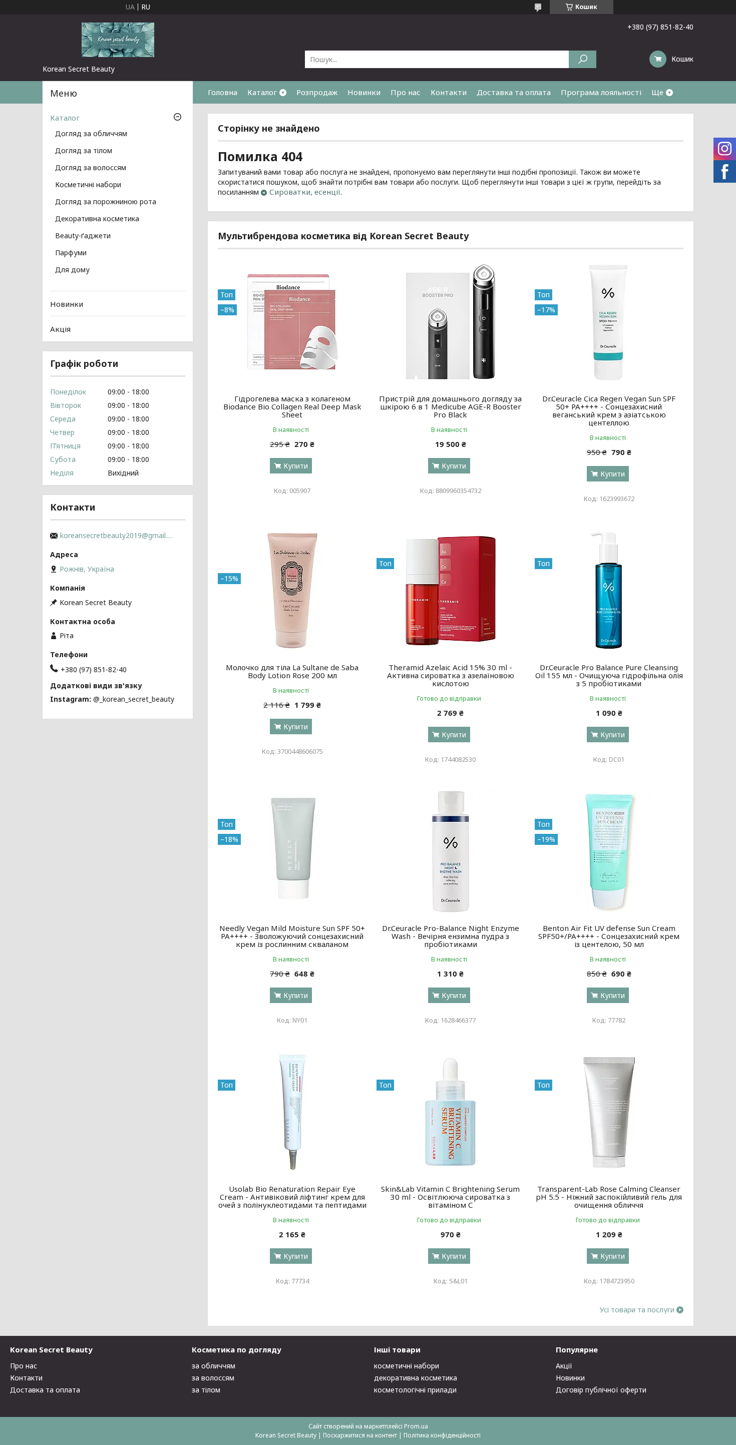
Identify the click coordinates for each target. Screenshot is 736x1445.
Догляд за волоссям (90, 168)
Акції (564, 1365)
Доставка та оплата (514, 92)
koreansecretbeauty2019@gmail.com (117, 535)
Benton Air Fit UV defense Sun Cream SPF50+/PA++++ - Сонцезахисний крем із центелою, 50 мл (608, 936)
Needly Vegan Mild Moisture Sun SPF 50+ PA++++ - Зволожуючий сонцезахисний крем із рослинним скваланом (292, 936)
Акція (60, 329)
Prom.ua (416, 1426)
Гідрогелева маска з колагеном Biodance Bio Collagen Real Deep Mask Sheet (292, 406)
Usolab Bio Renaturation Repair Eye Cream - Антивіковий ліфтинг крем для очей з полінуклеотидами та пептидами (292, 1197)
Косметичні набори (88, 185)
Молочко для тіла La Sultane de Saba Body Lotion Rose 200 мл (292, 671)
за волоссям (213, 1377)
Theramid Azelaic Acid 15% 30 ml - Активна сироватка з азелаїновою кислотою (450, 675)
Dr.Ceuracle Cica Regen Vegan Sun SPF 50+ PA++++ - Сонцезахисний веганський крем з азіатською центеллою (608, 410)
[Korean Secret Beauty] (118, 39)
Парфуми (71, 253)
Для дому (72, 270)
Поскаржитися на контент (360, 1435)
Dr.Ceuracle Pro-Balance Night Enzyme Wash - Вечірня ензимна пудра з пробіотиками (450, 936)
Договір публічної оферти (601, 1389)
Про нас (406, 92)
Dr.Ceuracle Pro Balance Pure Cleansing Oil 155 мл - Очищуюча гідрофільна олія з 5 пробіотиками (609, 675)
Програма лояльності (601, 92)
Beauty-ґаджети (83, 236)
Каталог (262, 92)
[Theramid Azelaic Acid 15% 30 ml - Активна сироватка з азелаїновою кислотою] (451, 590)
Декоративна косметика (97, 219)
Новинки (364, 92)
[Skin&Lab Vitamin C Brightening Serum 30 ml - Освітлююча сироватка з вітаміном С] (451, 1112)
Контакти (449, 92)
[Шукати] (582, 59)
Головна (222, 92)
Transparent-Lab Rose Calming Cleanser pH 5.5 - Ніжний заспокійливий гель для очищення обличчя (609, 1197)
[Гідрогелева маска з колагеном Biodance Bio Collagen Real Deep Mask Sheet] (292, 321)
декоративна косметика (415, 1377)
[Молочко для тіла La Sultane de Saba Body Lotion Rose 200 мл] (292, 590)
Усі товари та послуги (637, 1309)
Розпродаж (316, 92)
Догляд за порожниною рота (105, 202)
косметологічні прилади (415, 1389)
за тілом (206, 1389)
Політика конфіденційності (442, 1435)
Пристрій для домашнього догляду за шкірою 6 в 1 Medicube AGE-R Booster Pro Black (450, 406)
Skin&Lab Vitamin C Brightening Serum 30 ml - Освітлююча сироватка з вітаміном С (450, 1197)
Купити (295, 465)
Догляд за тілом (83, 151)
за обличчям (213, 1365)
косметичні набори (406, 1365)
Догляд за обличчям (91, 134)
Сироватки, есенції (304, 192)
